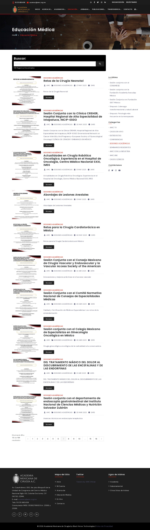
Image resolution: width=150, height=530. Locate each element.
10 (79, 439)
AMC (48, 85)
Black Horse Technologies (84, 526)
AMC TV (113, 127)
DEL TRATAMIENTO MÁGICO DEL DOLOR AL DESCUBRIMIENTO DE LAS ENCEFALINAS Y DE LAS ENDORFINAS (73, 365)
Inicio (37, 9)
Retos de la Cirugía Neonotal (63, 81)
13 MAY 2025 (81, 170)
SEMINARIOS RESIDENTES (120, 147)
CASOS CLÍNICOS (117, 159)
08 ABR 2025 (81, 304)
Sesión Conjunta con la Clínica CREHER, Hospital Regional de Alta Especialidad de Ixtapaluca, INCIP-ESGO (72, 117)
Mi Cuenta (61, 486)
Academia (114, 482)
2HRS (92, 85)
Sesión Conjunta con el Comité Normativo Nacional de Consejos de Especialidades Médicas (72, 296)
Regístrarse (131, 2)
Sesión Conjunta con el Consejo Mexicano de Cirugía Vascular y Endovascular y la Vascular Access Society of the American (72, 263)
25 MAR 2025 (81, 412)
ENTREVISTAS (115, 135)
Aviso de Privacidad (104, 526)
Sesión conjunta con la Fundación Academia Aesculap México (123, 92)
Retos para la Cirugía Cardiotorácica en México (71, 228)
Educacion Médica (28, 35)
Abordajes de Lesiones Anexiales (66, 194)
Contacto (128, 9)
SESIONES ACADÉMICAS (63, 85)
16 (96, 439)
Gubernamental (116, 486)
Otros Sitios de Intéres (119, 490)
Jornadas (84, 9)
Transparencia (114, 9)
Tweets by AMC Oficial (85, 482)
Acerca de (46, 9)
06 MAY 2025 (81, 235)
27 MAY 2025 (81, 85)
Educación (72, 9)
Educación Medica (64, 495)
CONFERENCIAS (116, 139)
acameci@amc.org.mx (27, 499)
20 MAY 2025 (81, 124)
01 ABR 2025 (81, 373)
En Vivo (60, 499)
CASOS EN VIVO (116, 131)
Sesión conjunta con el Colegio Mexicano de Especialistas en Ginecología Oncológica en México (71, 332)
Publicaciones (98, 9)
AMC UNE (114, 155)
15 (90, 439)
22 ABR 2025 (81, 271)
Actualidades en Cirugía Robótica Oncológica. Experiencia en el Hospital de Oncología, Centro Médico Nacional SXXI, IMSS (72, 160)
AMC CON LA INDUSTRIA (120, 151)
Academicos (59, 9)
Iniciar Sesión (118, 2)
